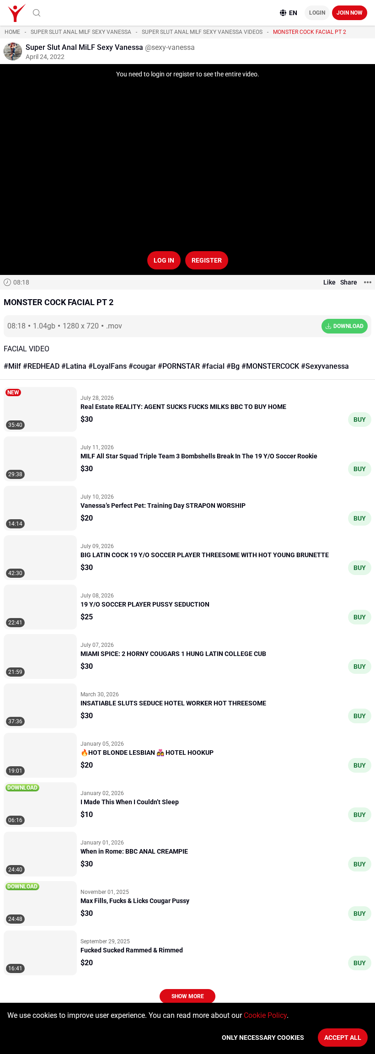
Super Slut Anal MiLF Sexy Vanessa (81, 32)
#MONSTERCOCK (270, 366)
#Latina (73, 366)
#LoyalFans (107, 366)
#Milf (12, 366)
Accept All (342, 1037)
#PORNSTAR (179, 366)
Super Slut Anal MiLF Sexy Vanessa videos (202, 32)
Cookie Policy (265, 1015)
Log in (164, 260)
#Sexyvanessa (325, 366)
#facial (213, 366)
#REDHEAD (41, 366)
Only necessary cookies (263, 1037)
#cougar (142, 366)
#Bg (233, 366)
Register (207, 260)
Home (12, 32)
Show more (187, 996)
